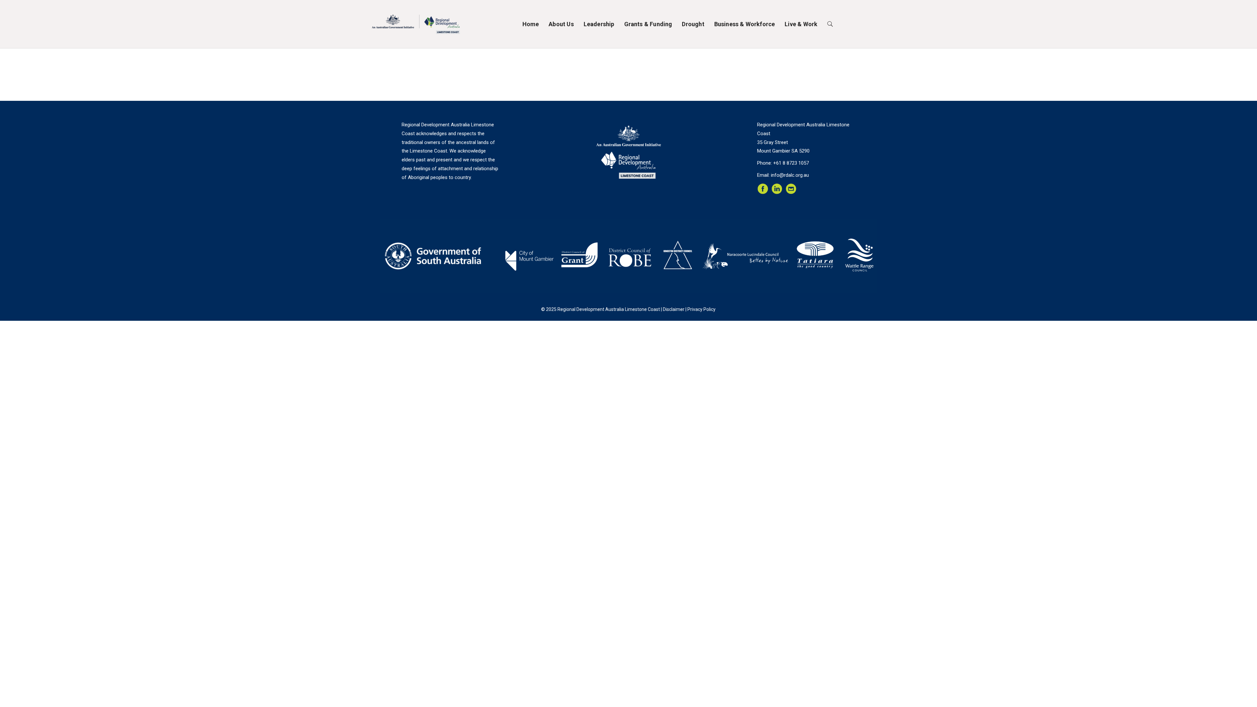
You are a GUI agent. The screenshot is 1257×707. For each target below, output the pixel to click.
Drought (693, 24)
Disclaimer (673, 309)
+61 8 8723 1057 (791, 163)
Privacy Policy (701, 309)
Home (530, 24)
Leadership (599, 24)
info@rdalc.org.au (790, 175)
